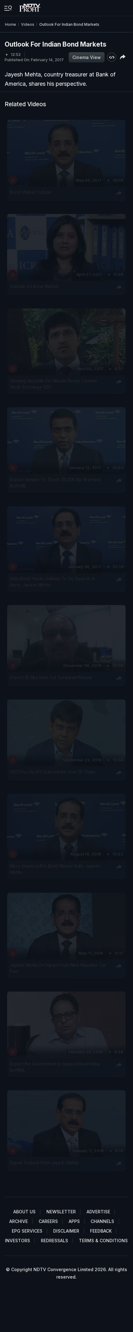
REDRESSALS (54, 1240)
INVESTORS (17, 1240)
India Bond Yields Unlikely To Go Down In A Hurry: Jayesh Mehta (52, 581)
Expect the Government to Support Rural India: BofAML (55, 1067)
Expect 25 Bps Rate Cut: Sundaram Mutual (51, 677)
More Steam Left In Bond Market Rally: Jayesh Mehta (55, 869)
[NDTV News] (30, 6)
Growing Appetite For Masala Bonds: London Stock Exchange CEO (53, 384)
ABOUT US (24, 1211)
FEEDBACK (101, 1231)
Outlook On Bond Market (34, 286)
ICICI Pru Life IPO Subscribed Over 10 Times (53, 771)
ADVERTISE (98, 1211)
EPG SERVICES (27, 1231)
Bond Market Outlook (31, 192)
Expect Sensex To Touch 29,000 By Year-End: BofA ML (55, 482)
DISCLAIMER (66, 1231)
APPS (74, 1221)
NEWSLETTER (61, 1211)
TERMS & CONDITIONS (103, 1240)
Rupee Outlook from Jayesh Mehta (44, 1162)
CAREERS (48, 1221)
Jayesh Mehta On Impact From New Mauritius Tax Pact (58, 968)
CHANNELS (102, 1221)
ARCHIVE (18, 1221)
